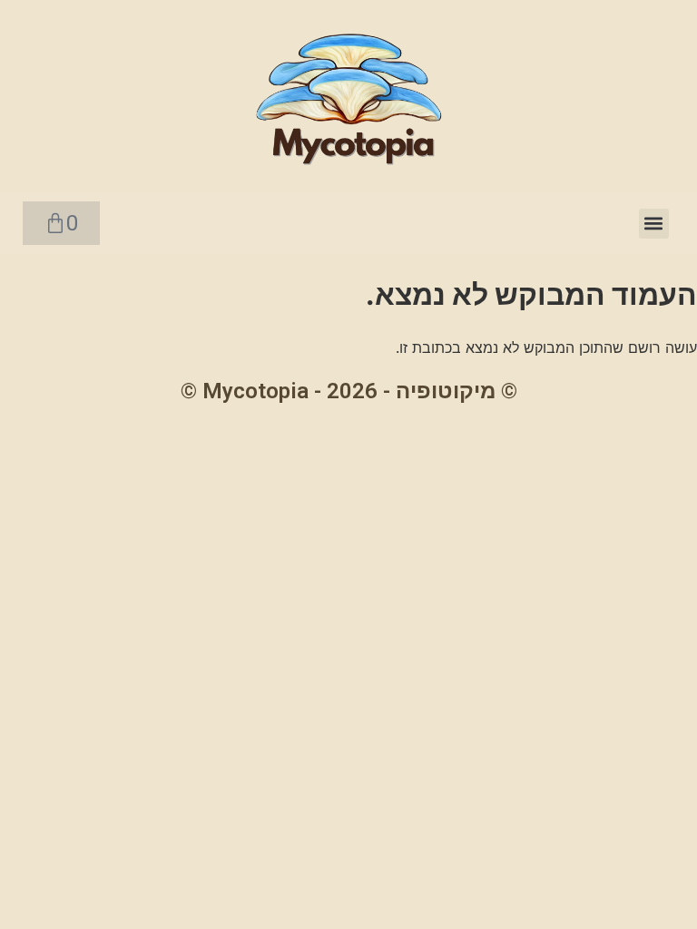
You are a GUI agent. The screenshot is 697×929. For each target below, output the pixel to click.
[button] (654, 224)
